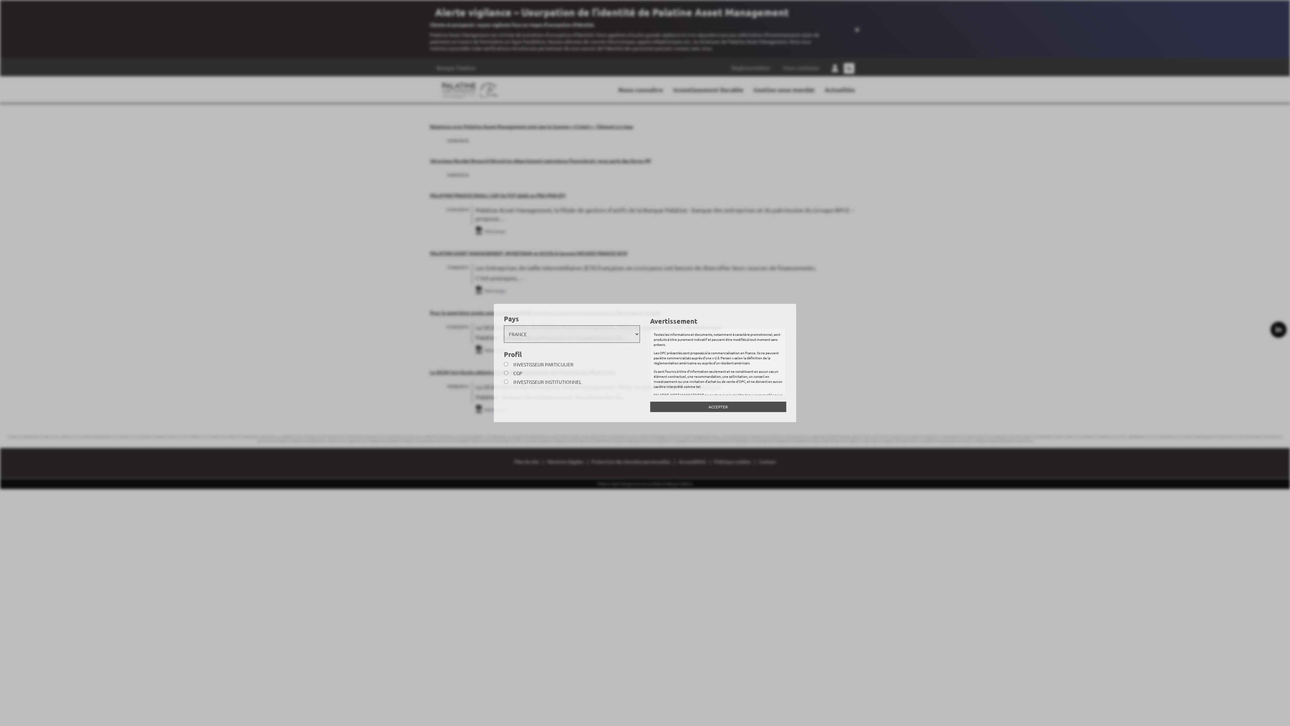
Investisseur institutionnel (547, 382)
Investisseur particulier (543, 364)
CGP (517, 373)
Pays (511, 318)
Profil (513, 354)
